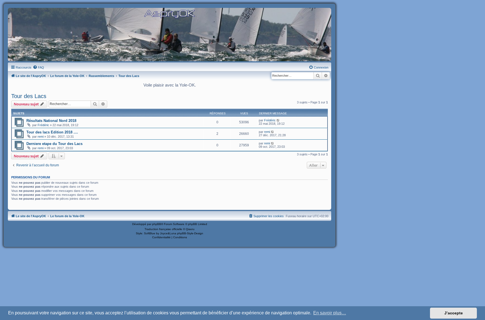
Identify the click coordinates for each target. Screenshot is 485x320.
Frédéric (43, 125)
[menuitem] (38, 67)
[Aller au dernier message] (278, 120)
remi (41, 136)
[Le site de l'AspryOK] (169, 13)
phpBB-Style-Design (190, 233)
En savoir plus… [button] (329, 312)
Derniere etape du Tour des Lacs (54, 144)
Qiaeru (190, 229)
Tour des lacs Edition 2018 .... (52, 132)
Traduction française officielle (163, 229)
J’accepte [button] (453, 313)
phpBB (156, 224)
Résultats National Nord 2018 (51, 121)
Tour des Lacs (28, 96)
